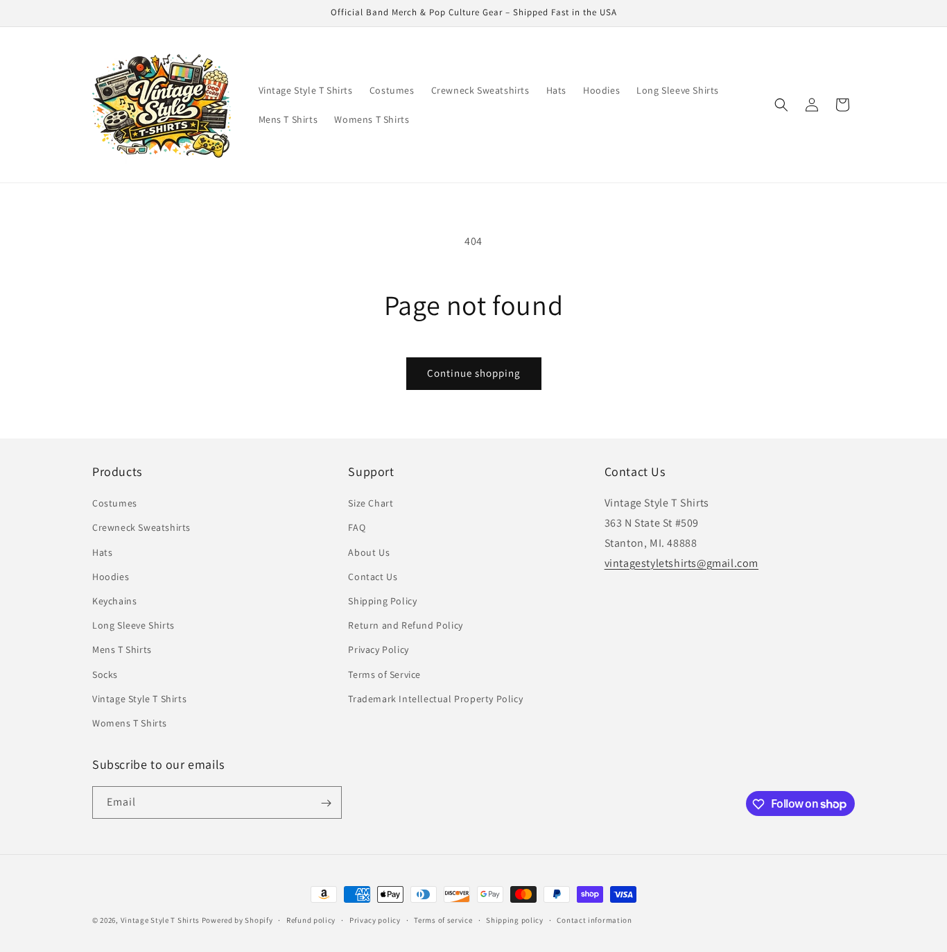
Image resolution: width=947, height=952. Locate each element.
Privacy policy (375, 919)
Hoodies (110, 576)
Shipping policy (515, 919)
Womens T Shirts (129, 723)
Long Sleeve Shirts (133, 625)
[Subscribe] (326, 803)
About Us (369, 552)
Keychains (114, 601)
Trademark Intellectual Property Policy (435, 698)
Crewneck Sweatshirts (141, 528)
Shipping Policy (382, 601)
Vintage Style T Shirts (139, 698)
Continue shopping (474, 373)
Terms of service (443, 919)
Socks (105, 674)
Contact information (594, 919)
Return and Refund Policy (405, 625)
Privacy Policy (378, 649)
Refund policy (311, 919)
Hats (102, 552)
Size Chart (370, 503)
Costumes (114, 503)
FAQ (356, 528)
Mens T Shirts (122, 649)
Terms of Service (384, 674)
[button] (781, 105)
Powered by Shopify (237, 920)
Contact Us (372, 576)
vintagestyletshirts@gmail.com (681, 563)
